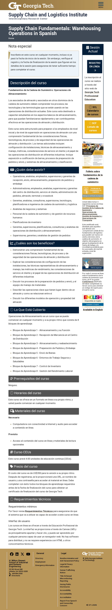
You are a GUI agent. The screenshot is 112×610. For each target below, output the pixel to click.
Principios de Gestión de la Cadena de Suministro (93, 208)
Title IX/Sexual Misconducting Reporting (66, 578)
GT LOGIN (93, 605)
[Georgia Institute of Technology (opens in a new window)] (31, 4)
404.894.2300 (17, 573)
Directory (39, 558)
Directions (16, 576)
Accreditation (65, 597)
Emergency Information (44, 565)
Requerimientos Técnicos (39, 511)
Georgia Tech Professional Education (92, 96)
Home (11, 38)
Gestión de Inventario (91, 216)
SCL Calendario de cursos (93, 111)
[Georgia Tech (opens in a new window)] (93, 554)
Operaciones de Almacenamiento (89, 213)
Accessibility (65, 590)
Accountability (66, 594)
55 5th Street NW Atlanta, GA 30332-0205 (18, 570)
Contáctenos (87, 281)
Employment (40, 562)
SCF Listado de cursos (93, 127)
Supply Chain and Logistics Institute (47, 14)
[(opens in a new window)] (12, 555)
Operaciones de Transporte (89, 219)
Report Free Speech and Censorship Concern (68, 603)
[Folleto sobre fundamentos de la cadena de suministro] (93, 142)
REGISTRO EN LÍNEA (94, 65)
